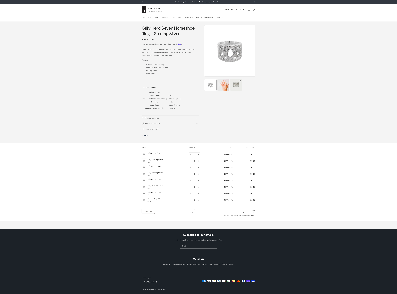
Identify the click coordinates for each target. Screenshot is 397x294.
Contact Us (166, 264)
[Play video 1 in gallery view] (236, 85)
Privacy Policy (207, 264)
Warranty (217, 264)
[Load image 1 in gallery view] (210, 85)
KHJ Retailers (150, 289)
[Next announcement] (254, 2)
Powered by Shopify (159, 289)
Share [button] (146, 135)
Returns (224, 264)
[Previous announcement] (142, 2)
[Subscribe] (214, 246)
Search (231, 264)
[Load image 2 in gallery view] (223, 85)
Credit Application (179, 264)
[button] (147, 17)
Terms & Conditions (193, 264)
